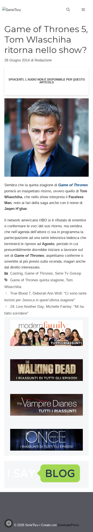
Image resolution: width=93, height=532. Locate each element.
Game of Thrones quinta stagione (37, 280)
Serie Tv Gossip (68, 273)
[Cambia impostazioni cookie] (8, 523)
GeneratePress (68, 525)
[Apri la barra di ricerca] (68, 9)
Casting (16, 273)
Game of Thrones (39, 273)
